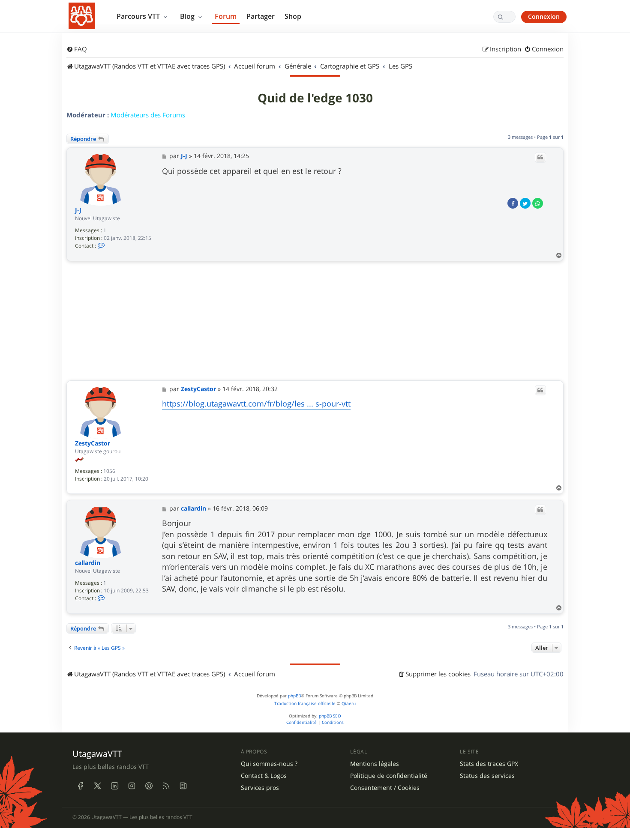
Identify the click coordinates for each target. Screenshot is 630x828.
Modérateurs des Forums (148, 115)
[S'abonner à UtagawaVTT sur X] (97, 785)
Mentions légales (374, 764)
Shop (293, 16)
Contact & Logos (264, 776)
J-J (78, 210)
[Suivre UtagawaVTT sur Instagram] (131, 785)
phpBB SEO (330, 716)
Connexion (544, 16)
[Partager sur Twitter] (525, 203)
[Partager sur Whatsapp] (537, 203)
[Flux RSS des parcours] (166, 785)
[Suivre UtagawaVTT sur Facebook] (80, 785)
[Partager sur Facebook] (512, 203)
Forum (226, 16)
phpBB (294, 696)
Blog (188, 16)
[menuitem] (76, 49)
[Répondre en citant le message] (540, 157)
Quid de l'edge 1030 (315, 98)
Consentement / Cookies (385, 788)
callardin (87, 563)
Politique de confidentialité (388, 776)
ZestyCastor (92, 443)
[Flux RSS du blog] (183, 785)
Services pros (260, 788)
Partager (260, 16)
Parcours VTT (139, 16)
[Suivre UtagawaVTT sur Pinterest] (148, 785)
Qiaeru (349, 703)
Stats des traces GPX (489, 764)
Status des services (487, 776)
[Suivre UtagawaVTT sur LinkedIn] (114, 785)
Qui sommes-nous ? (269, 764)
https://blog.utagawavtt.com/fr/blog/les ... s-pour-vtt (256, 403)
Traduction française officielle (305, 703)
